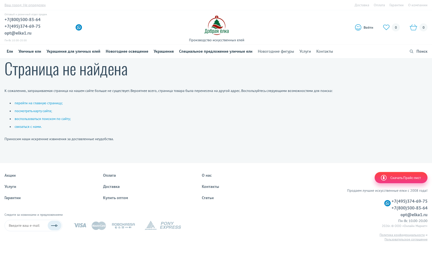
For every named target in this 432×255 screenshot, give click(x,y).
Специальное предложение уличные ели (215, 51)
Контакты (324, 51)
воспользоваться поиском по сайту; (43, 118)
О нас (207, 175)
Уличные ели (29, 51)
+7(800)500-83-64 (22, 19)
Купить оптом (115, 197)
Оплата (379, 5)
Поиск (422, 51)
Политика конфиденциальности (402, 235)
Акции (10, 175)
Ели (10, 51)
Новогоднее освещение (127, 51)
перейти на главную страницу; (39, 103)
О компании (418, 5)
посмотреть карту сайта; (33, 111)
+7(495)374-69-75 (22, 26)
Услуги (305, 51)
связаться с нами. (28, 126)
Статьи (208, 197)
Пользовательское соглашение (406, 239)
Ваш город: (25, 5)
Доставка (362, 5)
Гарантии (396, 5)
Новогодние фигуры (276, 51)
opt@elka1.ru (18, 33)
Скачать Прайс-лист (405, 177)
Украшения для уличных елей (73, 51)
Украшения (164, 51)
